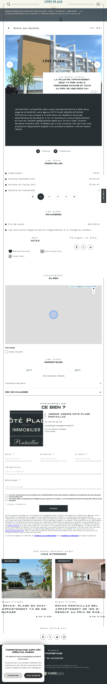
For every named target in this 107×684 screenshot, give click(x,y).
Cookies (86, 667)
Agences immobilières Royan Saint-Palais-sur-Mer (25, 11)
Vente (50, 11)
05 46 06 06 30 (53, 422)
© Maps (79, 286)
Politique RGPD (75, 667)
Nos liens (65, 667)
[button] (97, 64)
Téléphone (13, 467)
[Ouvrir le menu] (98, 4)
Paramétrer (13, 675)
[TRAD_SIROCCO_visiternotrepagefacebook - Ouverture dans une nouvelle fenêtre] (43, 637)
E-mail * (81, 454)
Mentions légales (48, 667)
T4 (80, 11)
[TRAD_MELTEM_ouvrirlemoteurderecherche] (8, 4)
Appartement (72, 11)
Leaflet (72, 286)
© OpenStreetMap (90, 286)
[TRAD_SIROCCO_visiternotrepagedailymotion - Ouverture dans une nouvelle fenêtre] (57, 637)
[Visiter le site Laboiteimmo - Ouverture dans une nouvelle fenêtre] (53, 676)
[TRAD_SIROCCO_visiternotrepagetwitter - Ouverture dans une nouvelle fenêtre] (50, 637)
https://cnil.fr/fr (13, 525)
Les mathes (60, 11)
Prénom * (47, 454)
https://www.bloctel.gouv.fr (14, 531)
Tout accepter (33, 675)
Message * (13, 480)
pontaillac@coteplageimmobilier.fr (59, 426)
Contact (103, 196)
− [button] (93, 292)
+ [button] (93, 288)
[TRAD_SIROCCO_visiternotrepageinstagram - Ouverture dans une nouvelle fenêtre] (64, 637)
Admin (58, 667)
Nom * (10, 454)
